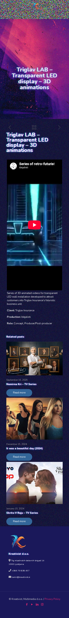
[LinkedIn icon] (37, 604)
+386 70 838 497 (21, 570)
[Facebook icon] (27, 604)
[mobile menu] (64, 5)
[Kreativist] (36, 5)
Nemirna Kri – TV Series (21, 384)
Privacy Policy (52, 599)
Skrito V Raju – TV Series (22, 513)
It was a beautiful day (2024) (24, 448)
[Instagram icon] (42, 604)
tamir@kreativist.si (21, 577)
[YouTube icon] (32, 604)
